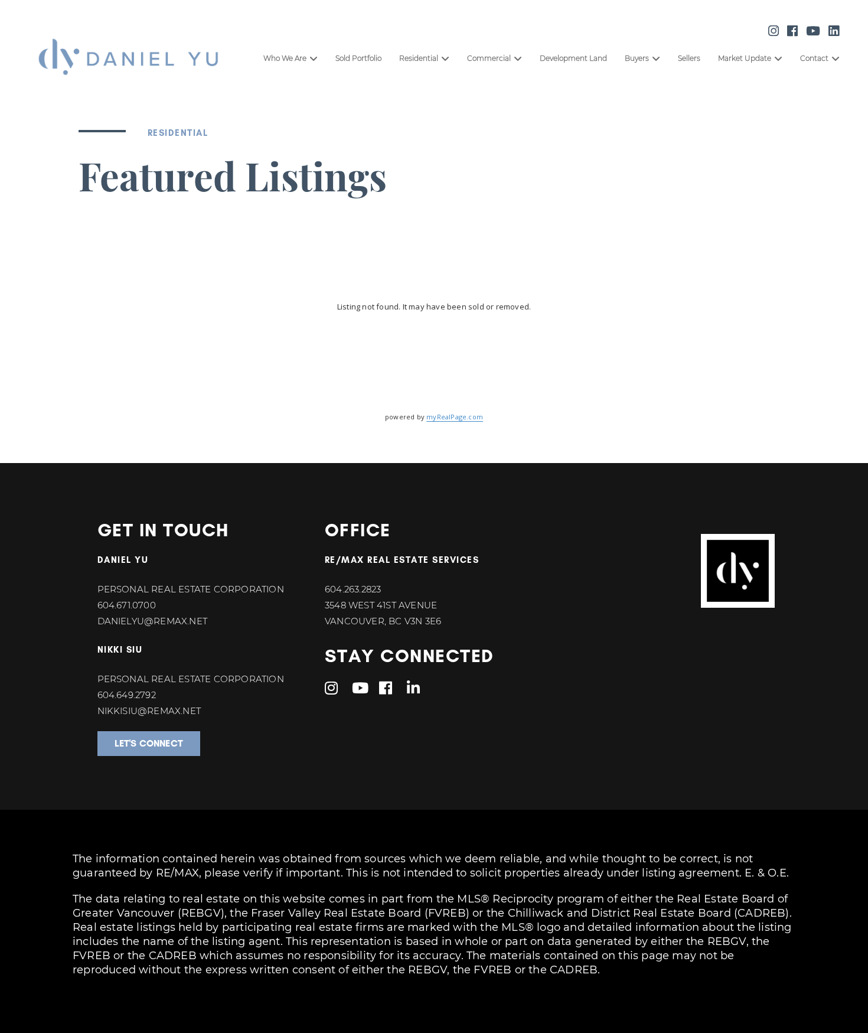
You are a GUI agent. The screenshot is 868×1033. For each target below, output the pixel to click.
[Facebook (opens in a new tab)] (792, 31)
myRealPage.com (454, 416)
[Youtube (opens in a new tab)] (813, 31)
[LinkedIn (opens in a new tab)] (833, 31)
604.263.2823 (353, 589)
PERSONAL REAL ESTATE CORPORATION (190, 589)
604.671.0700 (126, 605)
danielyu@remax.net (152, 621)
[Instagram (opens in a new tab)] (773, 31)
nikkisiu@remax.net (149, 710)
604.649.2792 (126, 694)
